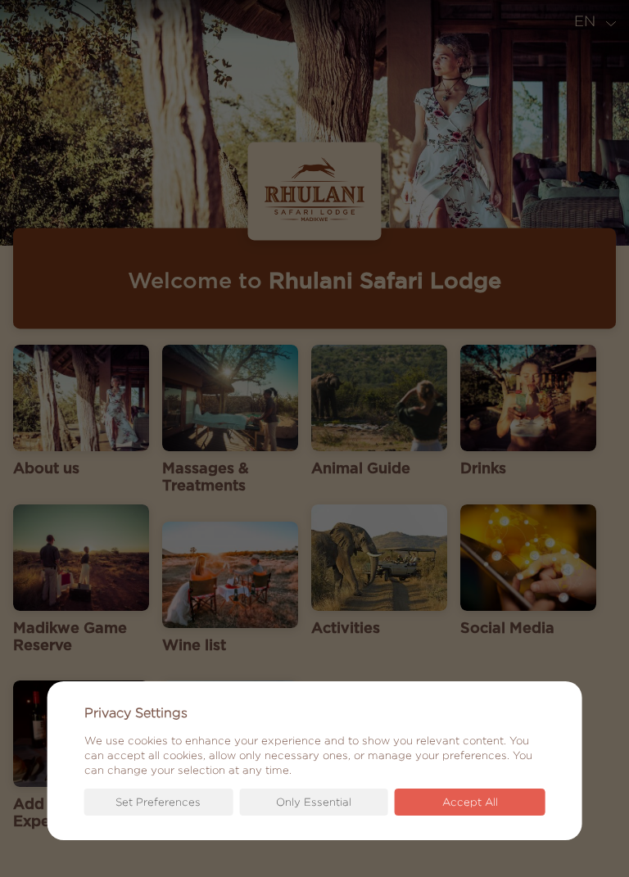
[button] (158, 802)
